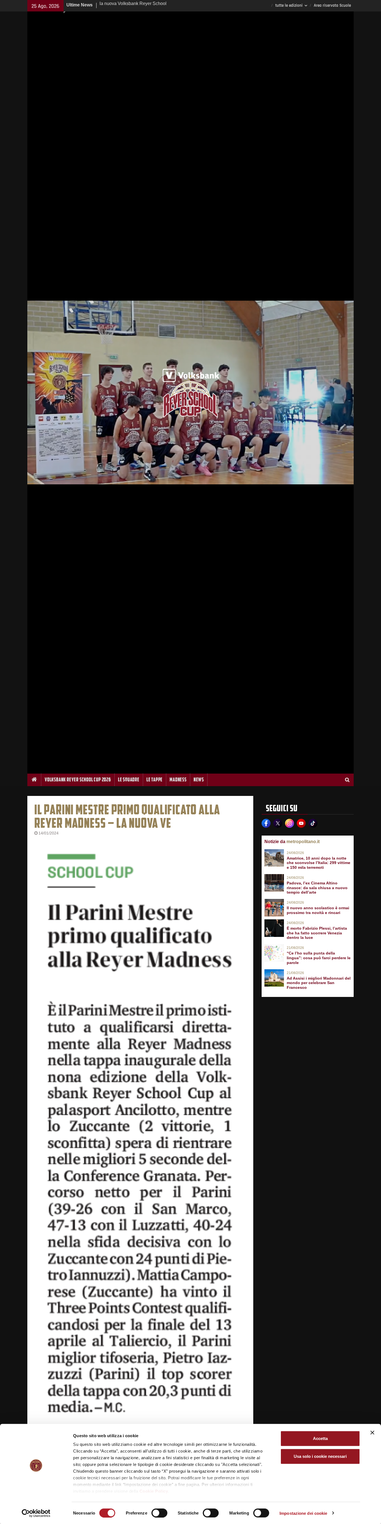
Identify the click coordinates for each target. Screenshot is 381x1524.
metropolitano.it (303, 841)
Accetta (320, 1438)
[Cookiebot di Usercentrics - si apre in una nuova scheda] (36, 1513)
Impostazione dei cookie (303, 1513)
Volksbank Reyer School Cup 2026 (78, 779)
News (199, 779)
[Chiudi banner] (372, 1433)
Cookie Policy (153, 1491)
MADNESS (178, 779)
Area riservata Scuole (332, 5)
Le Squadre (128, 779)
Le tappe (154, 779)
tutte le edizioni (289, 5)
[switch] (159, 1512)
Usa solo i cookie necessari (320, 1456)
